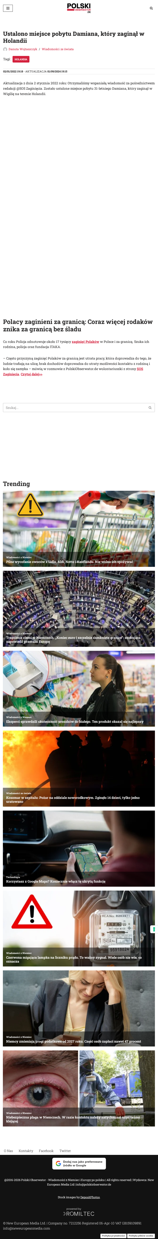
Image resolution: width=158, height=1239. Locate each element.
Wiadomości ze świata (58, 49)
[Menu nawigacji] (8, 8)
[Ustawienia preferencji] (154, 929)
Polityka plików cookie (141, 1235)
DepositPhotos (90, 1197)
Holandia (21, 59)
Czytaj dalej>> (31, 374)
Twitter (65, 1151)
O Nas (8, 1151)
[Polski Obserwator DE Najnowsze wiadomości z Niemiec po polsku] (79, 8)
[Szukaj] (151, 8)
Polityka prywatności (113, 1235)
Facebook (46, 1151)
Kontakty (26, 1151)
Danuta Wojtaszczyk (23, 49)
